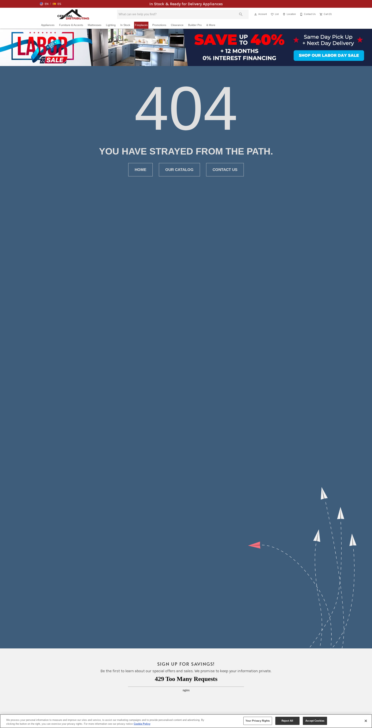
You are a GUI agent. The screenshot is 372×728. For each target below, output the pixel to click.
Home (140, 169)
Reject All (287, 720)
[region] (186, 721)
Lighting (111, 25)
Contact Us (225, 169)
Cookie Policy (142, 723)
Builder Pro (195, 25)
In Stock (125, 25)
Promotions (159, 25)
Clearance (177, 25)
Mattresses (94, 25)
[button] (44, 4)
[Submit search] (241, 14)
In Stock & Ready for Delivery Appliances (186, 4)
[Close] (366, 721)
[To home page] (73, 14)
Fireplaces (141, 25)
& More (210, 25)
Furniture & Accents (71, 25)
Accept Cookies (314, 720)
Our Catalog (179, 169)
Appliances (47, 25)
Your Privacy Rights (257, 720)
